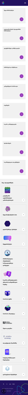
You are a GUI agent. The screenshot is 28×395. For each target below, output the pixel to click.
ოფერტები (6, 105)
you (10, 384)
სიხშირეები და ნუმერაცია (10, 67)
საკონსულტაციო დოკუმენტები (12, 162)
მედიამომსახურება (9, 10)
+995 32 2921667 (7, 390)
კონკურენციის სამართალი (11, 86)
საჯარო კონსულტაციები (10, 124)
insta (13, 384)
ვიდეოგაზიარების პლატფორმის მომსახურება (12, 30)
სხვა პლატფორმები (7, 182)
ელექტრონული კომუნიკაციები (12, 48)
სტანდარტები (7, 143)
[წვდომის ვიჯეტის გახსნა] (3, 391)
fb (3, 384)
